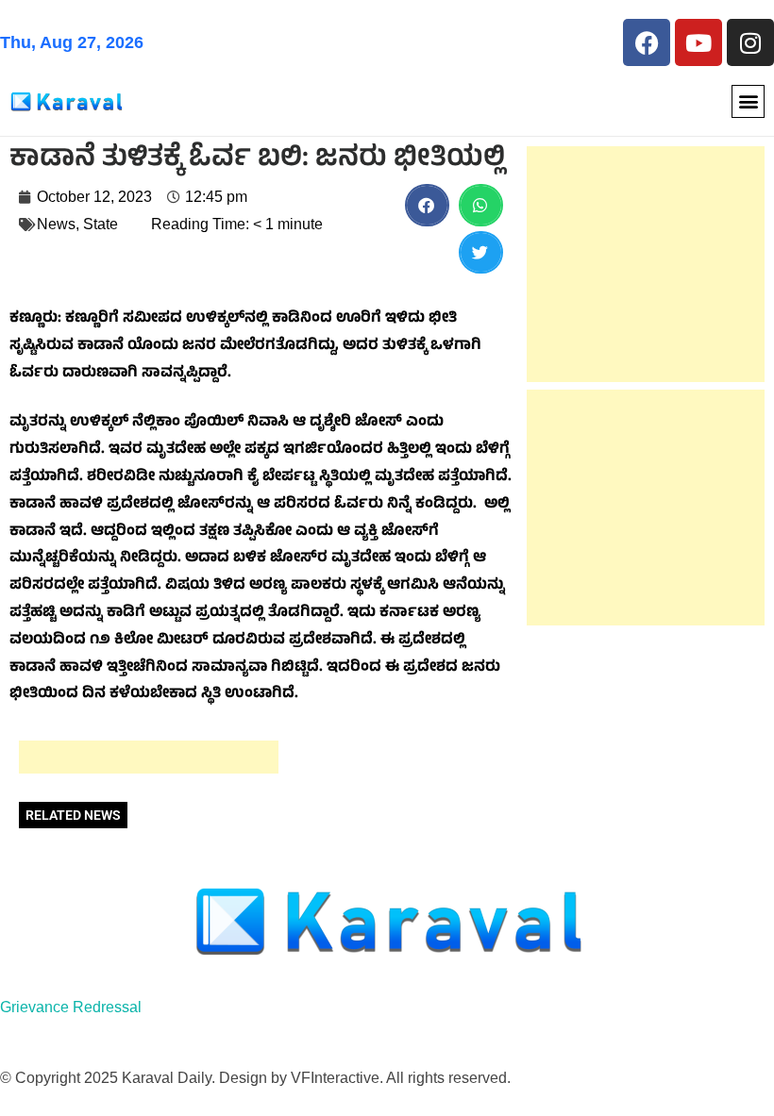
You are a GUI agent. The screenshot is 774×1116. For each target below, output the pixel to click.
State (100, 224)
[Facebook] (646, 42)
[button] (748, 101)
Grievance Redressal (71, 1007)
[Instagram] (750, 42)
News (56, 224)
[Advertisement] (148, 757)
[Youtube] (698, 42)
